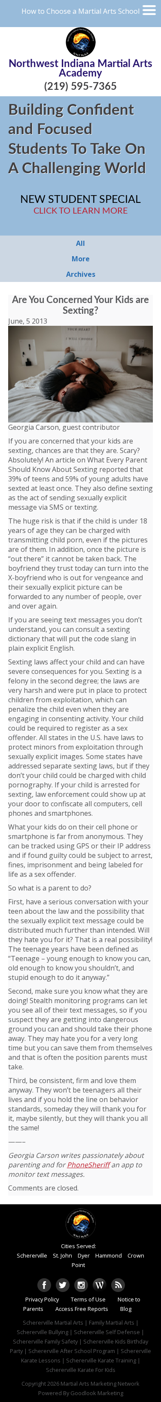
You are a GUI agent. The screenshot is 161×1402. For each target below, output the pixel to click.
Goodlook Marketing (96, 1393)
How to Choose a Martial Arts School (80, 11)
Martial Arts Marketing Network (100, 1383)
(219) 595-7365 (80, 87)
